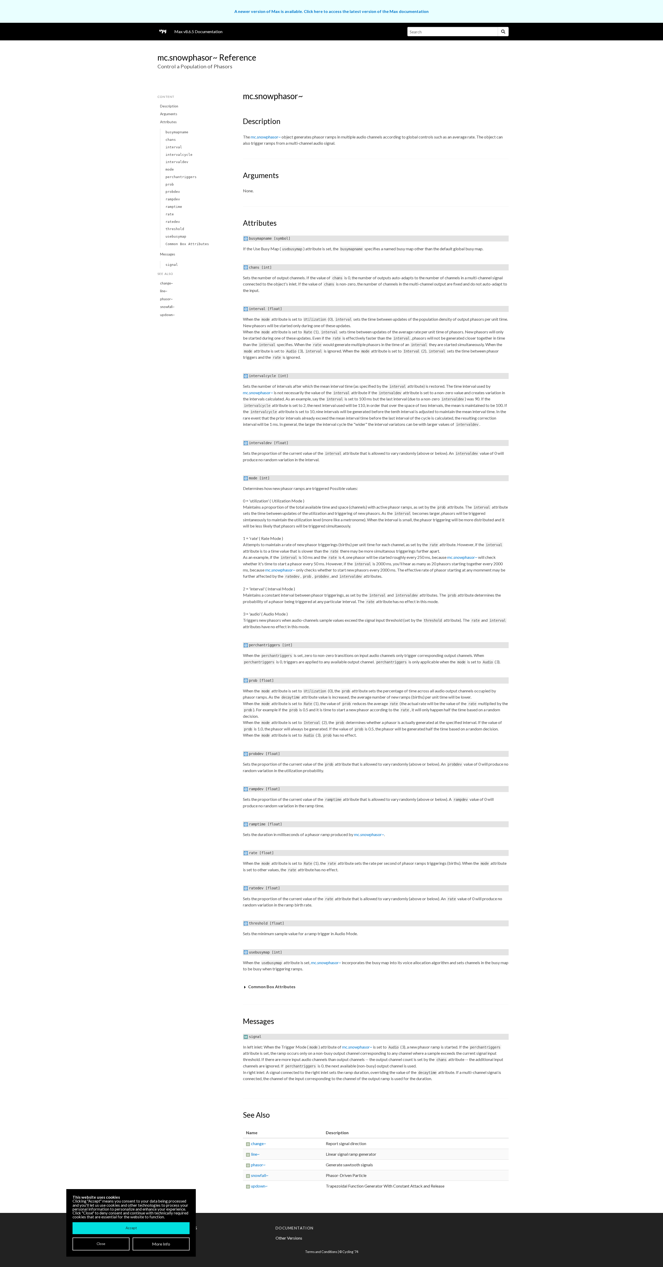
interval (173, 147)
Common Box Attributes (187, 244)
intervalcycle (178, 155)
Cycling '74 (350, 1252)
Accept (131, 1228)
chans (170, 140)
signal (171, 265)
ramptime (173, 207)
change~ (166, 283)
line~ (163, 291)
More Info (161, 1243)
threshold (174, 229)
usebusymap (175, 236)
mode (169, 169)
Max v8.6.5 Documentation (198, 31)
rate (169, 214)
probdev (172, 192)
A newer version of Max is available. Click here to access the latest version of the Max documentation (331, 11)
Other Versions (289, 1237)
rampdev (172, 199)
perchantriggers (181, 177)
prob (169, 184)
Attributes (168, 122)
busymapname (176, 132)
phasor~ (166, 299)
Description (169, 106)
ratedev (172, 222)
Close (101, 1244)
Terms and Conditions (321, 1252)
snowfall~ (167, 307)
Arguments (168, 114)
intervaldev (176, 162)
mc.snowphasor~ (266, 136)
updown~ (167, 315)
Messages (167, 254)
